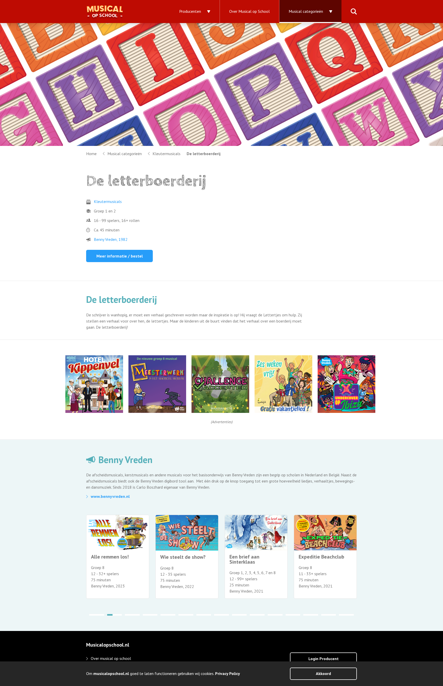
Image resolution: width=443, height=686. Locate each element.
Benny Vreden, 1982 (111, 239)
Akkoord (323, 673)
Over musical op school (111, 658)
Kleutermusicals (166, 153)
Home (91, 153)
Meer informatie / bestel (119, 256)
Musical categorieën (306, 11)
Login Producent (323, 658)
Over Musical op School (249, 11)
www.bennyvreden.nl (110, 496)
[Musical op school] (122, 11)
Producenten (190, 11)
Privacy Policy (227, 673)
